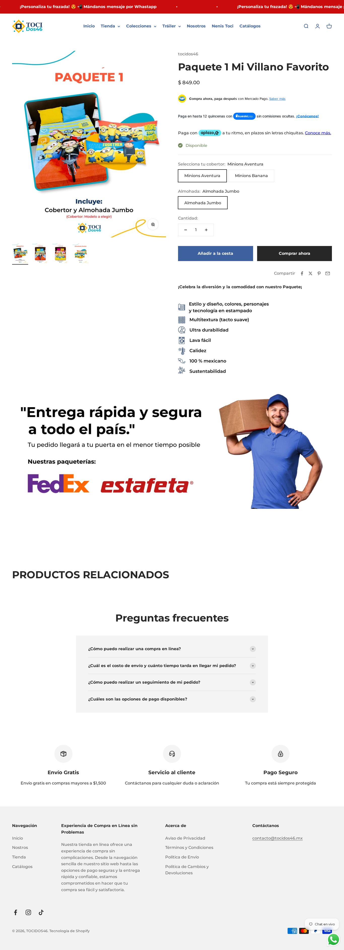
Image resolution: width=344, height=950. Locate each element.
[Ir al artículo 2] (40, 254)
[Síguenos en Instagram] (28, 912)
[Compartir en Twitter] (310, 273)
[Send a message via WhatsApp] (333, 939)
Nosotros (196, 26)
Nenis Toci (222, 26)
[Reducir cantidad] (185, 230)
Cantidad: (188, 218)
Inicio (89, 26)
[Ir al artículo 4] (81, 254)
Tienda (108, 26)
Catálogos (250, 26)
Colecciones (138, 26)
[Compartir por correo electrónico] (327, 273)
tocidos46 (188, 54)
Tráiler (169, 26)
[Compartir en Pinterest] (319, 273)
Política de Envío (182, 857)
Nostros (20, 847)
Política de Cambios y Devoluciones (187, 870)
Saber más (277, 98)
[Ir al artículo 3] (60, 254)
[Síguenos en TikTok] (41, 912)
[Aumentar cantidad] (206, 230)
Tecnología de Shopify (69, 931)
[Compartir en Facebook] (302, 273)
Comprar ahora (294, 253)
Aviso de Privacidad (185, 838)
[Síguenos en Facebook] (15, 912)
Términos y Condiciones (189, 847)
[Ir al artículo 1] (20, 254)
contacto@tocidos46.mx (277, 838)
